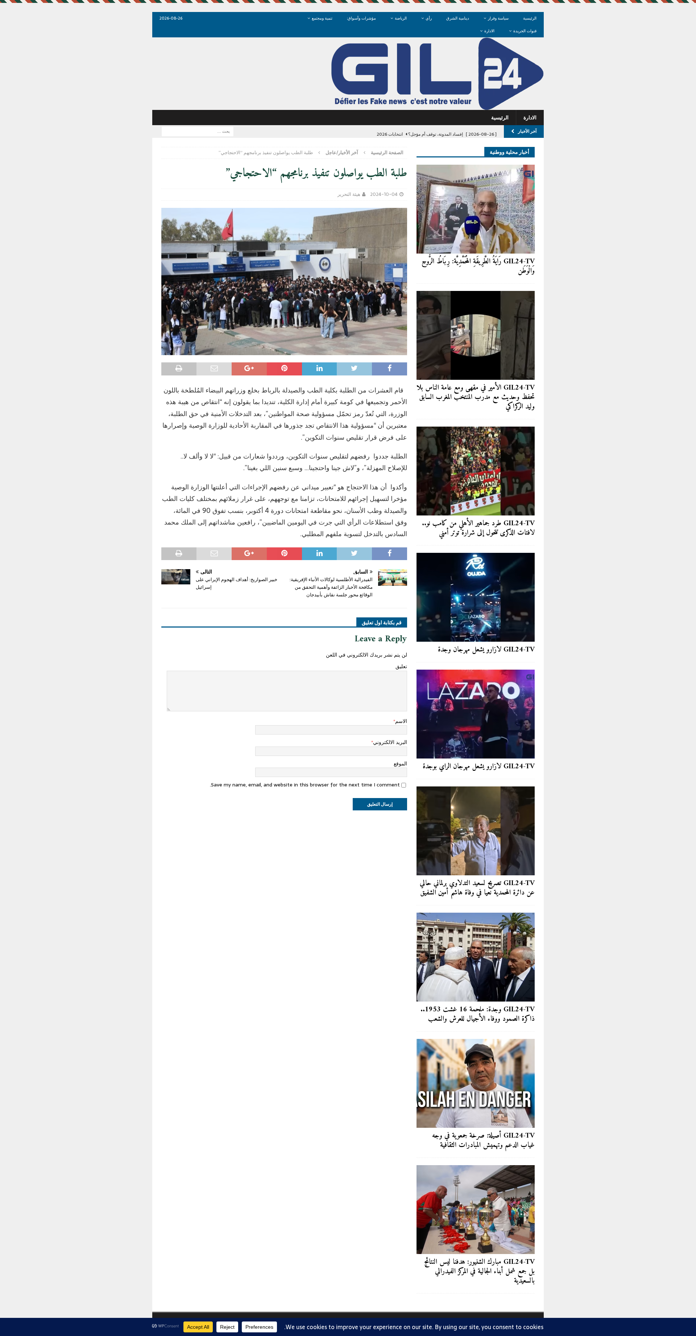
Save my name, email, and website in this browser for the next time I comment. (305, 785)
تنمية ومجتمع (322, 18)
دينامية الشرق (457, 18)
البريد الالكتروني (390, 742)
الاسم (401, 721)
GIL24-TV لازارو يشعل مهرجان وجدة (486, 650)
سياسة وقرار (498, 18)
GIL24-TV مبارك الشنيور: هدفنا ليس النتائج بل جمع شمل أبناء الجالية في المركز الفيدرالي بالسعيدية (479, 1271)
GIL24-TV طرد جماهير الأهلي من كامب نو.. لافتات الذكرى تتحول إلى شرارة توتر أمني (478, 528)
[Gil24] (348, 106)
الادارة (489, 31)
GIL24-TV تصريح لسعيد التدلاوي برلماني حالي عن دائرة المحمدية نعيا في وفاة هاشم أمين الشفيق (477, 888)
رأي (429, 18)
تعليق (401, 666)
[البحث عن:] (197, 131)
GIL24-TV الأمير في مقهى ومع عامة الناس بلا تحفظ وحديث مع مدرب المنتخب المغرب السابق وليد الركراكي (476, 397)
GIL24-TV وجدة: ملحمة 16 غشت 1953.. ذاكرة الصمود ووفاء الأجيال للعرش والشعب (477, 1014)
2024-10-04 (384, 194)
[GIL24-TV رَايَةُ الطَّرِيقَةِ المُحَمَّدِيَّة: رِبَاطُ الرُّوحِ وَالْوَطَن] (476, 209)
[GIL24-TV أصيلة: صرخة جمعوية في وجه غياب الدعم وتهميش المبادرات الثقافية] (476, 1083)
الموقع (400, 764)
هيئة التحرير (348, 194)
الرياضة (401, 18)
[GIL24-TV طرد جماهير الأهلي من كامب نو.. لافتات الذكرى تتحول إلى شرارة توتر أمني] (476, 471)
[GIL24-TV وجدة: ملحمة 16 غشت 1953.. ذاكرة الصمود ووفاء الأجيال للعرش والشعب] (476, 957)
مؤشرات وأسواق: (361, 18)
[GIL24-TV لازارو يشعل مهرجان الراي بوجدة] (476, 714)
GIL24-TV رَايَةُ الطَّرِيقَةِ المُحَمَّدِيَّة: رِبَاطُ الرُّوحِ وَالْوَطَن (478, 266)
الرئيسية (529, 18)
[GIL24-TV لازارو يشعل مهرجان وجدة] (476, 597)
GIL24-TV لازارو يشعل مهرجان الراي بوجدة (479, 766)
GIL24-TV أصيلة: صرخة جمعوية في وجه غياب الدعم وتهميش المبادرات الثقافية (483, 1141)
